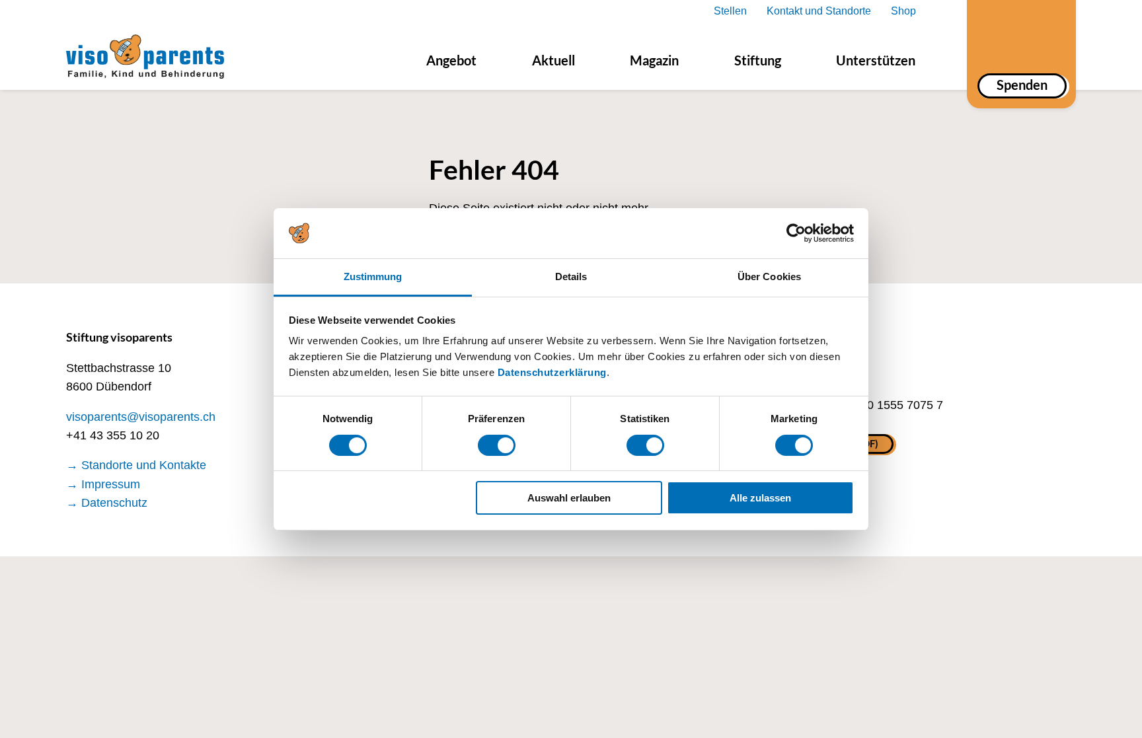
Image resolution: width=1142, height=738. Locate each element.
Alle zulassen (760, 497)
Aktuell (553, 60)
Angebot (451, 60)
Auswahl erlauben (569, 497)
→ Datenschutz (106, 502)
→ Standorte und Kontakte (136, 465)
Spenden (1022, 84)
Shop (903, 11)
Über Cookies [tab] (769, 276)
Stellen (730, 11)
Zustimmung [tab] (373, 276)
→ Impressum (103, 484)
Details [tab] (571, 276)
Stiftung (757, 60)
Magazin (654, 60)
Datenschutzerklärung (552, 372)
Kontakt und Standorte (819, 11)
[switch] (496, 445)
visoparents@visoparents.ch (140, 417)
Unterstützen (875, 60)
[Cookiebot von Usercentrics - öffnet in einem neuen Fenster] (796, 233)
